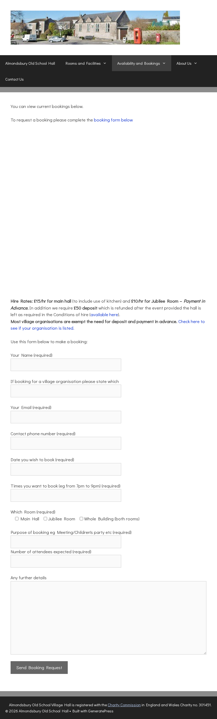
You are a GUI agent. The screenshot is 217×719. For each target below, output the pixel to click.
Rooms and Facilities (83, 63)
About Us (184, 63)
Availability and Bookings (138, 63)
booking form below (113, 120)
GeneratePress (101, 710)
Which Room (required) (33, 512)
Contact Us (14, 79)
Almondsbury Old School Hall (30, 63)
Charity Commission (124, 704)
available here (104, 314)
